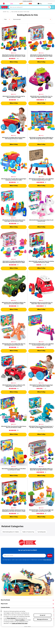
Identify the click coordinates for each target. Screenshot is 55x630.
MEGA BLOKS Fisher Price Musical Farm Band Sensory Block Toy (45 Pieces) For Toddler (13, 427)
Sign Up (50, 555)
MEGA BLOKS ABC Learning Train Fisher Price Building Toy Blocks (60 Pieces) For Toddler (41, 262)
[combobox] (30, 7)
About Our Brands (5, 600)
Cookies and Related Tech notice (19, 623)
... (10, 11)
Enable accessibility (27, 1)
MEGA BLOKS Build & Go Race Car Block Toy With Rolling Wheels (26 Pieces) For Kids (13, 385)
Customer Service (5, 607)
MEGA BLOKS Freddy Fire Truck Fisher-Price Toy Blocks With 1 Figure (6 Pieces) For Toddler (41, 303)
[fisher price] (30, 3)
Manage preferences (42, 619)
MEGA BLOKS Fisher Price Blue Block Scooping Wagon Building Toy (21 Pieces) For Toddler (13, 179)
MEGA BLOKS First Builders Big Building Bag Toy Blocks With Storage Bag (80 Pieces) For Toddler (41, 55)
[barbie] (12, 3)
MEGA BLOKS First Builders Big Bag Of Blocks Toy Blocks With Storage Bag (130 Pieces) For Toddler (41, 469)
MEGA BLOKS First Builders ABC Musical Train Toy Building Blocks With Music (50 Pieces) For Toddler (13, 55)
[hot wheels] (20, 3)
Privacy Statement (11, 618)
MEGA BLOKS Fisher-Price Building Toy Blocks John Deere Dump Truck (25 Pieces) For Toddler (14, 303)
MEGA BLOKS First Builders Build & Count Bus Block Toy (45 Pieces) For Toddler (14, 469)
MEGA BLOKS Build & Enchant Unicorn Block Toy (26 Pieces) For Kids (41, 220)
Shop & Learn (4, 603)
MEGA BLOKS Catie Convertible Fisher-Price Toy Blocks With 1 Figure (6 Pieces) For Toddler (41, 97)
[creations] (39, 3)
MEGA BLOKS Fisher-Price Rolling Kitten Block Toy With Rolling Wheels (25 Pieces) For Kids (13, 344)
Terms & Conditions (20, 619)
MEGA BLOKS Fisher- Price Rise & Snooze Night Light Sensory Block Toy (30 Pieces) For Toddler (41, 510)
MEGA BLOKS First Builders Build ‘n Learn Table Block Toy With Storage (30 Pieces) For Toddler (41, 179)
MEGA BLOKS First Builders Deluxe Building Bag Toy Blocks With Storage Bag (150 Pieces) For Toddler (41, 138)
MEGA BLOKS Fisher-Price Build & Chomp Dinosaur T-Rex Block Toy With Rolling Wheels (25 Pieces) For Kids (41, 427)
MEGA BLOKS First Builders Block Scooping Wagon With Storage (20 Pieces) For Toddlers (13, 138)
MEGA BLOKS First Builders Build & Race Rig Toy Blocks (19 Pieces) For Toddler (14, 97)
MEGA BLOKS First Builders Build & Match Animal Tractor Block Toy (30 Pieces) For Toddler (13, 220)
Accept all (42, 615)
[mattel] (3, 3)
